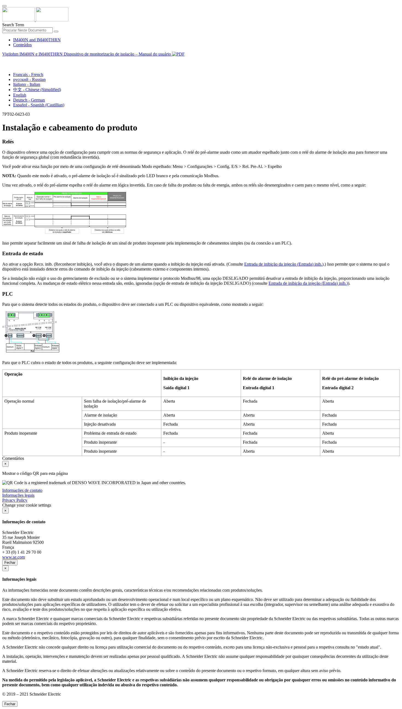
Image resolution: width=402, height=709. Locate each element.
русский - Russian (29, 79)
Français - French (28, 74)
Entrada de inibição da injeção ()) (284, 264)
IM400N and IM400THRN (37, 39)
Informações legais (18, 495)
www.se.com (13, 557)
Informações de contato (22, 490)
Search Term (13, 24)
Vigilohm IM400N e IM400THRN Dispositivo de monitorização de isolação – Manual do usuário (87, 54)
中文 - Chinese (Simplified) (37, 89)
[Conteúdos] (4, 60)
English (19, 95)
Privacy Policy (14, 500)
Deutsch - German (29, 100)
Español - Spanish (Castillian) (38, 105)
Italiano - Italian (26, 84)
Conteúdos (22, 44)
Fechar (9, 562)
